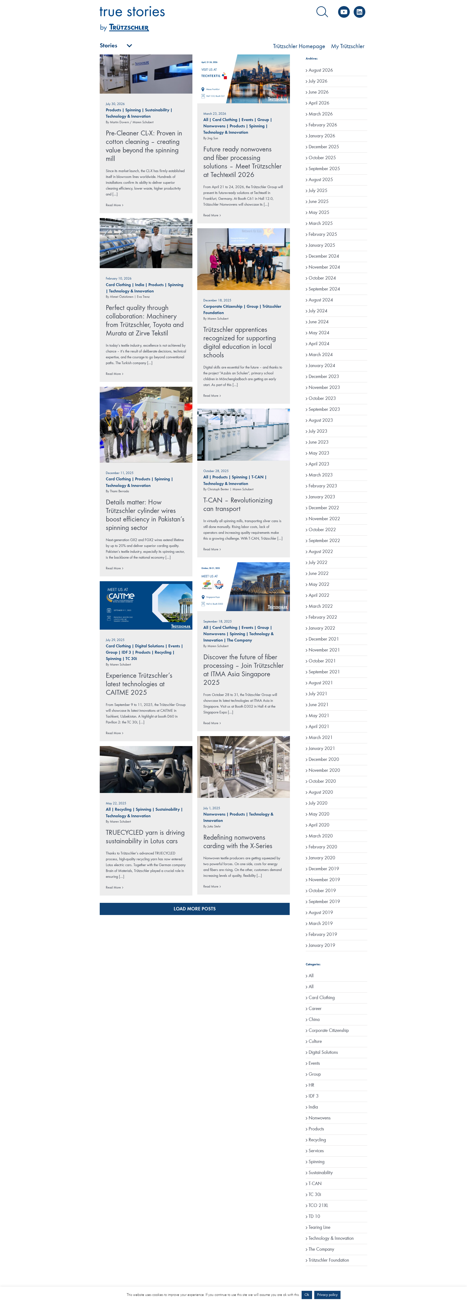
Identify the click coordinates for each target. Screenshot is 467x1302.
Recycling (163, 653)
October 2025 (322, 158)
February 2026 (323, 125)
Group (263, 120)
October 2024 (322, 278)
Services (316, 1151)
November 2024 (324, 267)
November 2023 (324, 387)
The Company (239, 640)
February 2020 (323, 847)
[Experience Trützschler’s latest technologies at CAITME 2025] (146, 605)
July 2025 (318, 190)
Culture (315, 1041)
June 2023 (319, 442)
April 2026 (319, 103)
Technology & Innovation (128, 116)
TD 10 (314, 1216)
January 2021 (322, 748)
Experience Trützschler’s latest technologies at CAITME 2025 (139, 684)
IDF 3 (126, 653)
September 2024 (324, 289)
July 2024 (318, 311)
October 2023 (322, 398)
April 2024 (319, 344)
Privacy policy (327, 1295)
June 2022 (319, 573)
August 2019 (321, 912)
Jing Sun (212, 138)
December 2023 (324, 376)
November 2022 (324, 519)
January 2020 (322, 858)
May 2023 (319, 453)
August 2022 (321, 551)
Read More (113, 205)
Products (113, 110)
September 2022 (324, 540)
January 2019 (322, 945)
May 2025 (319, 212)
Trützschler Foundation (329, 1260)
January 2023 (322, 497)
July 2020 (318, 803)
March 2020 (321, 836)
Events (247, 120)
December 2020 (324, 759)
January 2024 (322, 365)
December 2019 (324, 869)
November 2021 (324, 650)
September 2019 (324, 901)
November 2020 (324, 770)
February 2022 (323, 617)
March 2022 (321, 606)
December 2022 (324, 508)
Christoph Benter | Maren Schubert (230, 489)
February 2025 (323, 234)
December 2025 (324, 147)
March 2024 (321, 354)
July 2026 (318, 81)
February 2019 (323, 934)
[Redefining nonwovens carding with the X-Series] (243, 767)
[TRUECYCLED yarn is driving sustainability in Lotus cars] (146, 769)
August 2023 (321, 420)
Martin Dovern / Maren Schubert (131, 122)
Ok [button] (307, 1295)
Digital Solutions (149, 646)
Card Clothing (224, 120)
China (314, 1019)
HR (311, 1085)
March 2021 (321, 737)
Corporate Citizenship (222, 307)
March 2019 (321, 923)
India (139, 285)
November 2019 (324, 880)
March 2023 (321, 475)
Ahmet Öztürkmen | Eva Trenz (130, 297)
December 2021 (324, 639)
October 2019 (322, 891)
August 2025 (321, 179)
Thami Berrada (119, 491)
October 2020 (322, 781)
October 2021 (322, 661)
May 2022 (319, 584)
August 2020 (321, 792)
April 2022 (319, 595)
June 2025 (319, 201)
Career (315, 1008)
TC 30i (131, 659)
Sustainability (157, 110)
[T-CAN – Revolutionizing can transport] (243, 435)
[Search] (322, 12)
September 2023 (324, 409)
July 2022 (318, 562)
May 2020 (319, 814)
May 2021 (319, 715)
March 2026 (321, 114)
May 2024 (319, 333)
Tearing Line (319, 1227)
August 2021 (321, 683)
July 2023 (318, 431)
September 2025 (324, 169)
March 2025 (321, 223)
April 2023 (319, 464)
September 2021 (324, 672)
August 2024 (321, 300)
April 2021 (319, 726)
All (205, 120)
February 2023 (323, 486)
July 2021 (318, 694)
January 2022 (322, 628)
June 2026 (319, 92)
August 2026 (321, 70)
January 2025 (322, 245)
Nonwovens (214, 126)
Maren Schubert (217, 318)
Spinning (133, 110)
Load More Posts (195, 909)
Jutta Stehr (214, 826)
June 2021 (319, 705)
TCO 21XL (318, 1205)
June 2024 (319, 322)
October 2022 (322, 530)
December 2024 (324, 256)
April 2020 (319, 825)
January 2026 (322, 136)
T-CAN (257, 477)
